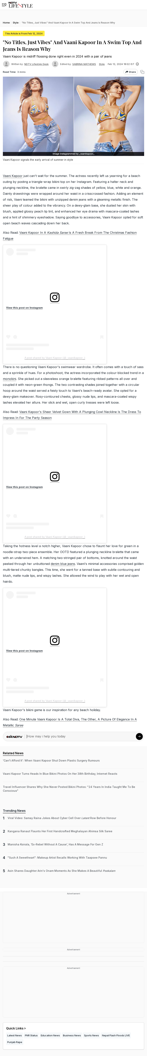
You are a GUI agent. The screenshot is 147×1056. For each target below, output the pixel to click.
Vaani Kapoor (13, 176)
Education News (50, 1035)
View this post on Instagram (24, 307)
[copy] (142, 72)
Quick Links (15, 1028)
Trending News (14, 811)
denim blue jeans (63, 564)
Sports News (91, 1035)
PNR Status (31, 1035)
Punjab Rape (14, 1042)
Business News (72, 1035)
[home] (21, 5)
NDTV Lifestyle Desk (36, 64)
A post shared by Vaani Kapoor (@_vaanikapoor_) (54, 357)
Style (102, 64)
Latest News (14, 1035)
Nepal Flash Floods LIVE (116, 1035)
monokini (9, 379)
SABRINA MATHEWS (84, 64)
